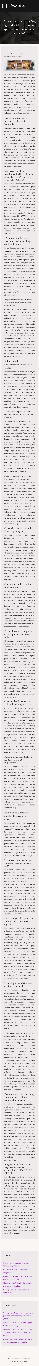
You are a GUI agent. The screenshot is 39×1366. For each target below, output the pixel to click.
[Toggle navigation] (34, 6)
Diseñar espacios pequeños (13, 51)
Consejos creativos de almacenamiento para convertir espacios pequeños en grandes (18, 1316)
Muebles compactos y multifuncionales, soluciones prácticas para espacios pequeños (18, 1332)
